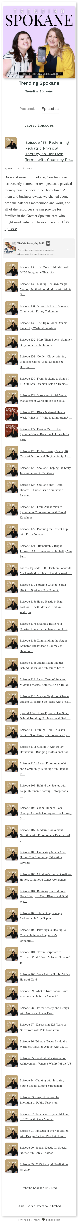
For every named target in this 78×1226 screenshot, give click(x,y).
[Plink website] (43, 1220)
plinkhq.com (53, 1219)
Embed (56, 1206)
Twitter (30, 1206)
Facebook (43, 1206)
